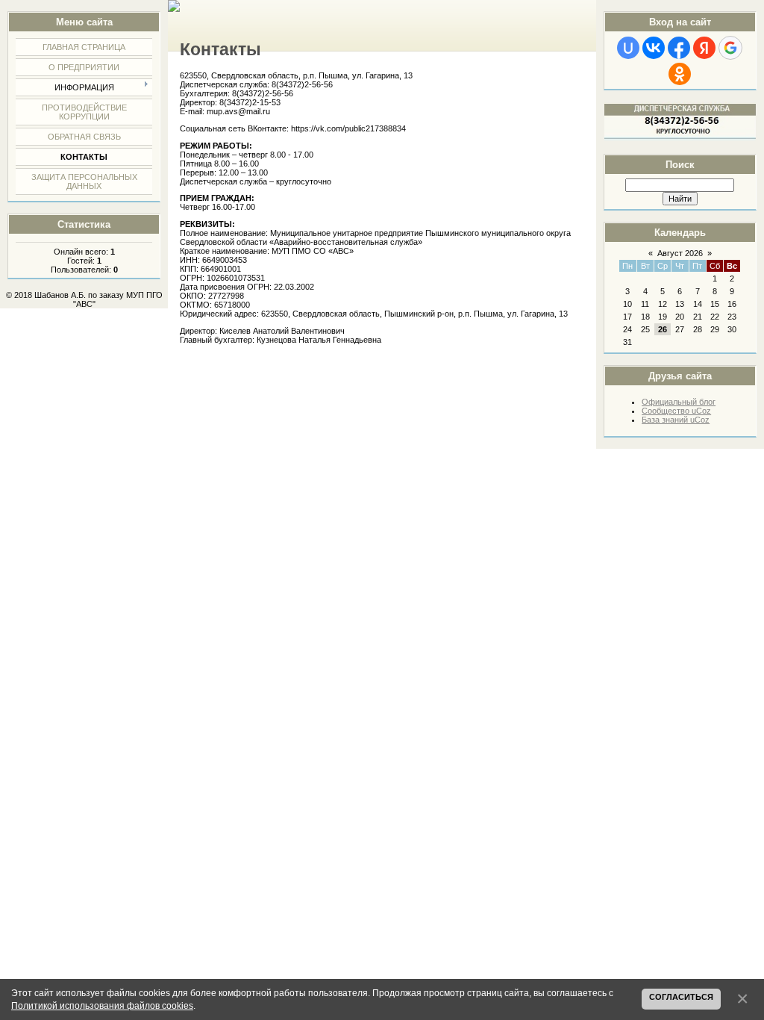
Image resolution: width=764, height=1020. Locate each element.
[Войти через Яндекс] (704, 48)
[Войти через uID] (628, 48)
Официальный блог (679, 401)
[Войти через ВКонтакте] (653, 48)
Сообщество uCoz (676, 410)
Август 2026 (680, 253)
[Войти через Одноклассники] (679, 74)
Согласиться (681, 996)
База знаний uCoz (676, 419)
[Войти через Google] (730, 48)
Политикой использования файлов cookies (102, 1005)
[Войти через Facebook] (679, 48)
